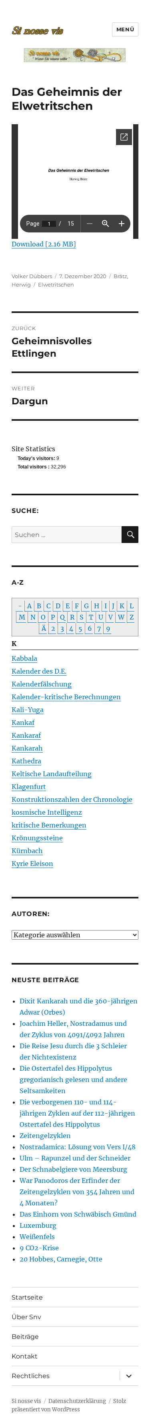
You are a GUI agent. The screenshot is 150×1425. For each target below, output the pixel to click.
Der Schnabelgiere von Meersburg (73, 1169)
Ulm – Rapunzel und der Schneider (75, 1158)
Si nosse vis (26, 1401)
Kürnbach (27, 851)
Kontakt (25, 1356)
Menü (125, 29)
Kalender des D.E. (39, 671)
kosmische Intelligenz (47, 812)
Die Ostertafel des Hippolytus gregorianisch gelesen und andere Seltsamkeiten (73, 1079)
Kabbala (24, 658)
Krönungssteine (37, 838)
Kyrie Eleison (32, 864)
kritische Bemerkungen (49, 825)
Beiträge (25, 1336)
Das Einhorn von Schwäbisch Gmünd (78, 1214)
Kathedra (26, 761)
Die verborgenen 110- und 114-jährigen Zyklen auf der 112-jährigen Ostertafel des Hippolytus (77, 1113)
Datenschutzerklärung (77, 1401)
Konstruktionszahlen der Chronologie (72, 799)
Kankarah (27, 748)
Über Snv (26, 1317)
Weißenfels (37, 1237)
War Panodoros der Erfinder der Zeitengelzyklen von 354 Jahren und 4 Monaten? (77, 1192)
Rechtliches (31, 1376)
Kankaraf (26, 735)
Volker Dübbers (32, 276)
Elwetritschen (56, 284)
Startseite (27, 1297)
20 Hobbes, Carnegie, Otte (61, 1259)
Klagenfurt (29, 787)
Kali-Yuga (28, 710)
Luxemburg (38, 1225)
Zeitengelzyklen (45, 1136)
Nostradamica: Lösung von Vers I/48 (78, 1147)
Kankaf (23, 723)
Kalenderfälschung (42, 684)
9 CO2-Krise (39, 1248)
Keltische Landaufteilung (52, 774)
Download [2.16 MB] (44, 244)
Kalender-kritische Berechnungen (66, 697)
